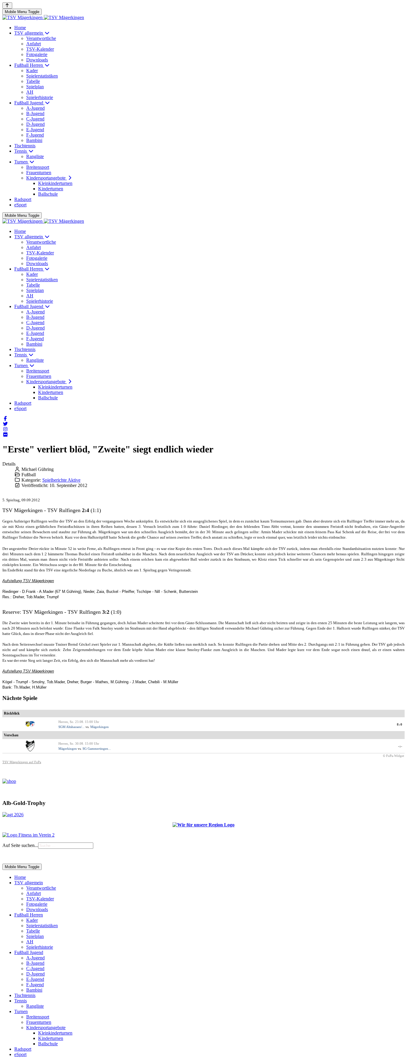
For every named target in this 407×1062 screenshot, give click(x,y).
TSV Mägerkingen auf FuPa (21, 762)
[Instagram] (5, 429)
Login (27, 856)
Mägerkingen (99, 727)
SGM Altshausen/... (71, 727)
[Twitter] (5, 423)
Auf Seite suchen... (20, 845)
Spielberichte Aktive (61, 480)
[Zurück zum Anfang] (7, 5)
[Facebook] (5, 418)
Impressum (11, 856)
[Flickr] (5, 434)
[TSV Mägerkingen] (43, 17)
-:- (400, 746)
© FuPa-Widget (393, 756)
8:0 (400, 724)
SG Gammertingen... (97, 748)
